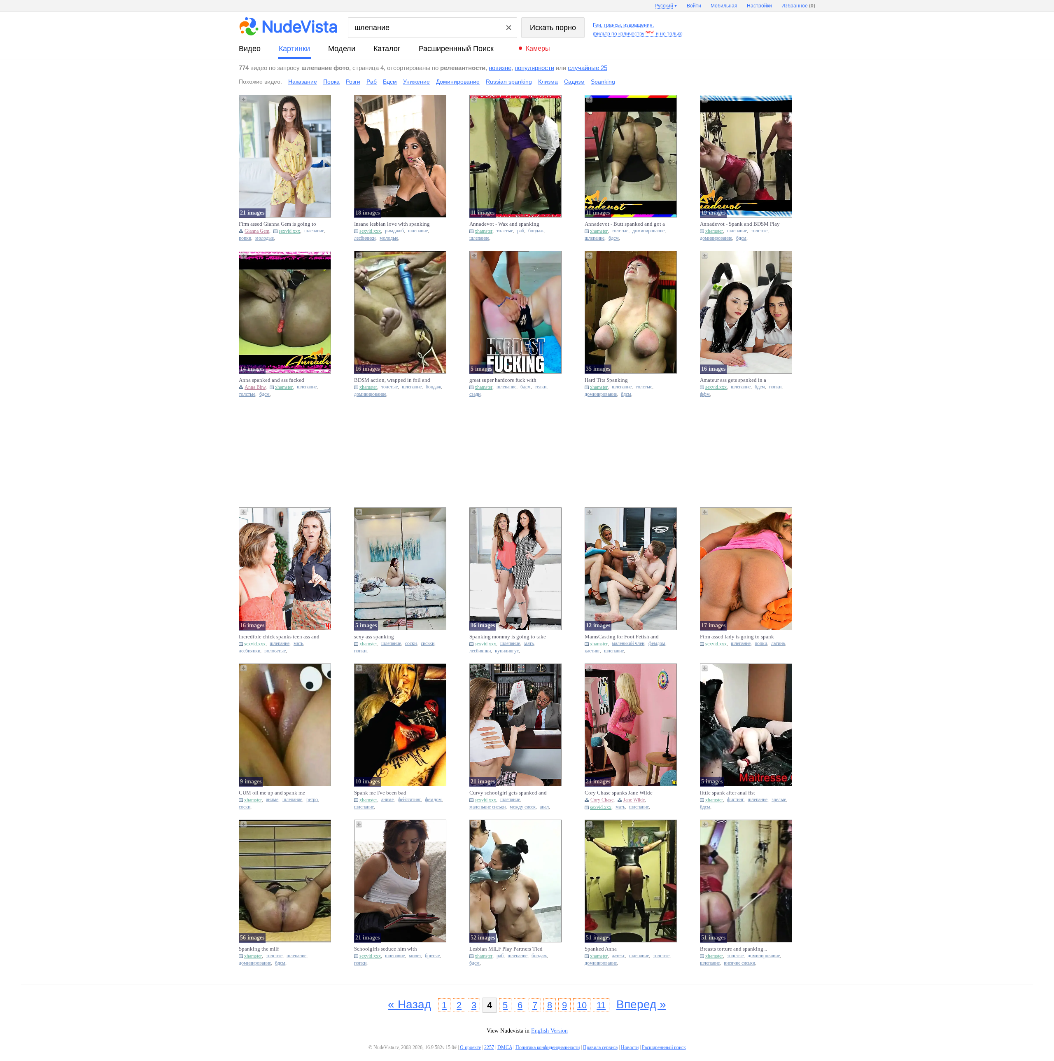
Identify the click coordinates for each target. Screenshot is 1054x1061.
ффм (705, 394)
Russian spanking (509, 81)
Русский (664, 6)
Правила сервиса (600, 1047)
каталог (387, 48)
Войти (694, 6)
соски (411, 643)
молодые (264, 238)
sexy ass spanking (374, 636)
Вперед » (641, 1004)
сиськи (427, 643)
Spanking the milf (259, 949)
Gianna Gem (257, 231)
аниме (272, 799)
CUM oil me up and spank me (272, 793)
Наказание (302, 81)
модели (341, 48)
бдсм (614, 238)
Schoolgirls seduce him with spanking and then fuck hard (385, 949)
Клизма (548, 81)
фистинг (735, 799)
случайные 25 (587, 67)
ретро (312, 799)
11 (601, 1005)
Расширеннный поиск (456, 48)
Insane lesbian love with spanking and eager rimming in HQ (392, 224)
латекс (618, 955)
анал (544, 807)
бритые (432, 955)
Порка (331, 81)
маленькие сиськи (487, 807)
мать (298, 643)
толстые (505, 231)
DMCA (504, 1047)
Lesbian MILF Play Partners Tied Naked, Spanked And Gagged (506, 949)
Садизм (574, 81)
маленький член (628, 643)
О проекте (470, 1047)
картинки (294, 48)
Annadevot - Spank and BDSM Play (740, 224)
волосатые (275, 651)
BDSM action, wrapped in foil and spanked (392, 380)
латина (778, 643)
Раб (371, 81)
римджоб (394, 231)
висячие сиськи (739, 963)
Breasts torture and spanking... (733, 949)
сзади (474, 394)
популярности (534, 67)
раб (520, 231)
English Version (549, 1031)
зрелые (779, 799)
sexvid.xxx (289, 231)
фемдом (656, 643)
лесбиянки (364, 238)
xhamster (483, 231)
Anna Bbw (255, 387)
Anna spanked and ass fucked (271, 380)
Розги (353, 81)
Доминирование (458, 81)
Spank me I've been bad (380, 793)
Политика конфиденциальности (547, 1047)
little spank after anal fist (727, 793)
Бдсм (390, 81)
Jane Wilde (634, 800)
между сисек (523, 807)
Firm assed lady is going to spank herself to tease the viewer (737, 636)
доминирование (648, 231)
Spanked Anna (601, 949)
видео (250, 48)
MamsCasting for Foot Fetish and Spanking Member (622, 636)
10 (582, 1005)
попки (245, 238)
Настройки (759, 6)
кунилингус (507, 651)
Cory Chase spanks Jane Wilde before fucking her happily (619, 793)
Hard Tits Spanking (606, 380)
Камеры (538, 48)
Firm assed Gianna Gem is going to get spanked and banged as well (277, 224)
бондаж (535, 231)
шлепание (314, 231)
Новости (630, 1047)
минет (415, 955)
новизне (500, 67)
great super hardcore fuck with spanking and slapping (502, 380)
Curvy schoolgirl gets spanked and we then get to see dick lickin (508, 793)
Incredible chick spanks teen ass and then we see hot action (279, 636)
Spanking (603, 81)
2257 (489, 1047)
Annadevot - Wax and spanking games (504, 224)
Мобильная (724, 6)
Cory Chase (601, 800)
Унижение (416, 81)
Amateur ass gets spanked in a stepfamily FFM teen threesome (735, 380)
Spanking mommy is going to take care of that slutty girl (507, 636)
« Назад (409, 1004)
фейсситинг (409, 799)
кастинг (592, 651)
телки (540, 387)
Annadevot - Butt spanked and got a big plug (625, 224)
